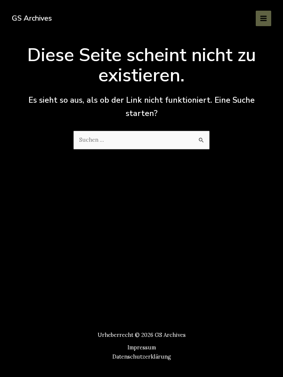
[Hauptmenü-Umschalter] (263, 18)
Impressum (141, 347)
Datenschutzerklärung (141, 356)
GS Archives (32, 18)
